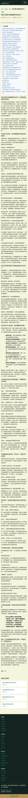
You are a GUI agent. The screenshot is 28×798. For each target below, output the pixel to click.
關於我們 (3, 753)
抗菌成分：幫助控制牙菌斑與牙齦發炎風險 (11, 34)
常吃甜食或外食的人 (6, 85)
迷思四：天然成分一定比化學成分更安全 (10, 76)
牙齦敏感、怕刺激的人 (6, 84)
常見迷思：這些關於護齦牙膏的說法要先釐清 (11, 69)
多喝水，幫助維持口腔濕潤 (7, 65)
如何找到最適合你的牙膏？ (8, 689)
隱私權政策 (3, 771)
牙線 (2, 738)
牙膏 (10, 9)
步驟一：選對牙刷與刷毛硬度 (8, 52)
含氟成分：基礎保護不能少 (7, 32)
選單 (25, 2)
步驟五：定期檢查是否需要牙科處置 (9, 60)
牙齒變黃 (3, 721)
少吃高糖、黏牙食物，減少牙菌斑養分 (10, 63)
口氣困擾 (3, 719)
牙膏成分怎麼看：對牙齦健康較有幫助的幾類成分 (12, 30)
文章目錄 (5, 26)
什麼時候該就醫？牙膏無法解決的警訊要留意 (11, 89)
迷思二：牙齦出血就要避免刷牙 (8, 73)
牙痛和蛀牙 (3, 728)
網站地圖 (3, 780)
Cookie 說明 (3, 773)
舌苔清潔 (3, 743)
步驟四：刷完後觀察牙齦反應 (8, 58)
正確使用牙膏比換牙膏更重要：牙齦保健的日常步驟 (12, 50)
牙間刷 (2, 741)
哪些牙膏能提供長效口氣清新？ (9, 682)
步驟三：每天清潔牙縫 (6, 56)
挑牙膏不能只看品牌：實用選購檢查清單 (10, 48)
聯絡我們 (3, 765)
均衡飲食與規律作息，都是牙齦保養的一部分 (11, 67)
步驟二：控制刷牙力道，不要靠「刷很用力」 (11, 54)
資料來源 (3, 758)
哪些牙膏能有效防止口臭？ (8, 697)
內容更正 (3, 760)
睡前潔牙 (3, 747)
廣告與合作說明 (4, 762)
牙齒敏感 (3, 726)
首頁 (2, 9)
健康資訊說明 (4, 777)
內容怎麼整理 (4, 756)
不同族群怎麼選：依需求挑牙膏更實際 (10, 78)
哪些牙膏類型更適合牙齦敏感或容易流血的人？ (11, 41)
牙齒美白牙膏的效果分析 (8, 704)
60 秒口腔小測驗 (14, 796)
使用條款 (3, 775)
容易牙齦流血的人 (6, 80)
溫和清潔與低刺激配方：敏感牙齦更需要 (10, 36)
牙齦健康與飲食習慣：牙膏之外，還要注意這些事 (12, 61)
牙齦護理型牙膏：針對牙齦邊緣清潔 (9, 45)
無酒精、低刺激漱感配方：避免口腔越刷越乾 (11, 47)
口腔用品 (6, 9)
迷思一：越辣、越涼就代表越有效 (9, 71)
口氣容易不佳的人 (6, 82)
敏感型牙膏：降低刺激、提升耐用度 (9, 43)
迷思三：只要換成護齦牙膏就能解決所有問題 (11, 74)
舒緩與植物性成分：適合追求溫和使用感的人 (11, 37)
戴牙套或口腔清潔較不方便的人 (8, 87)
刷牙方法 (3, 736)
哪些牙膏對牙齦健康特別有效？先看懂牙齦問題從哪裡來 (13, 28)
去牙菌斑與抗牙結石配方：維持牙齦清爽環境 (11, 39)
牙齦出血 (3, 723)
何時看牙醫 (3, 730)
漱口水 (2, 745)
